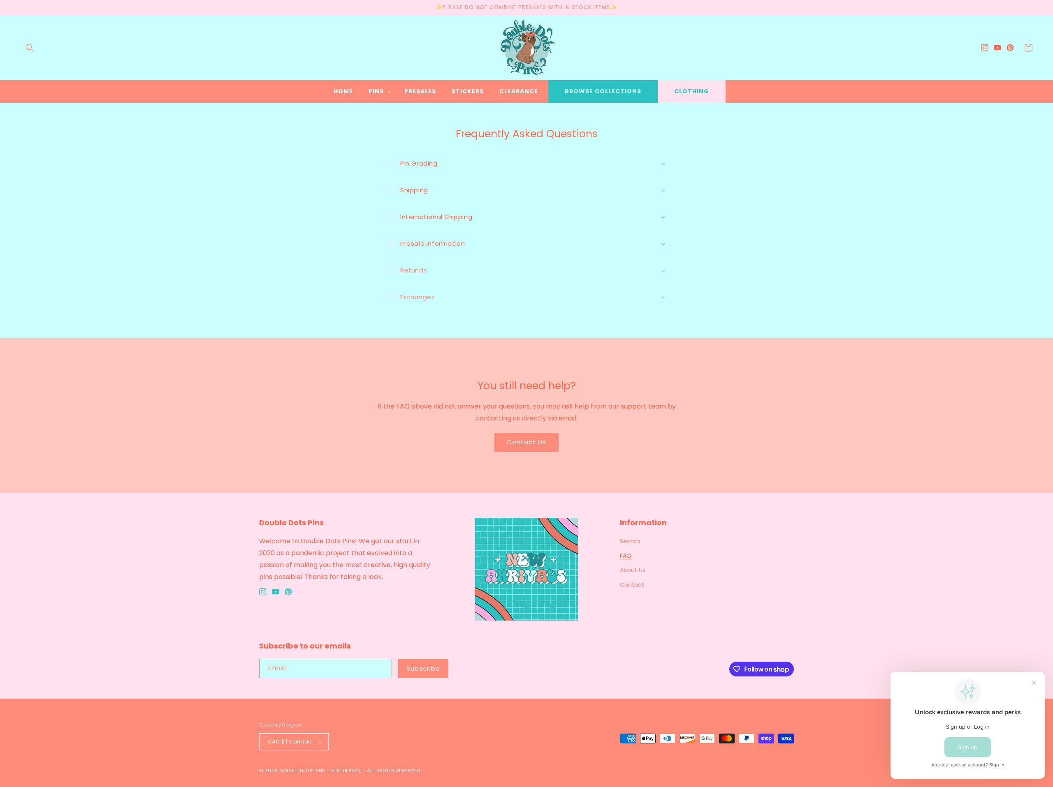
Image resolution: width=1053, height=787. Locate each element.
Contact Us (526, 442)
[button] (30, 48)
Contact (632, 585)
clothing (691, 91)
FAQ (625, 556)
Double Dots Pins (302, 770)
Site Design (346, 770)
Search (630, 541)
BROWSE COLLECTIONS (603, 91)
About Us (632, 570)
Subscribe (423, 668)
